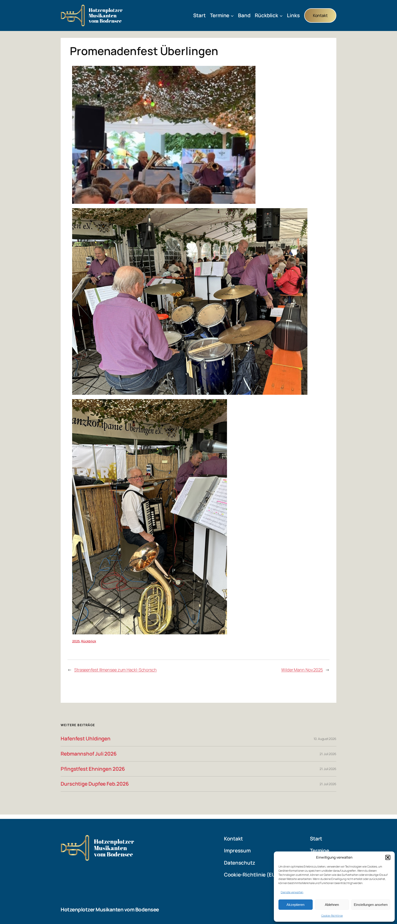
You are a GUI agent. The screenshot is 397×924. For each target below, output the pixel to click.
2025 (76, 641)
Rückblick (88, 641)
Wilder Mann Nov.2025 (302, 669)
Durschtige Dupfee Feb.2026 (95, 784)
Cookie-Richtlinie (332, 916)
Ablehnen (332, 905)
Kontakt (320, 15)
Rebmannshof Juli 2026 (89, 754)
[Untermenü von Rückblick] (281, 15)
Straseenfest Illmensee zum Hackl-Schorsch (115, 669)
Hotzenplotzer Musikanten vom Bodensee (110, 909)
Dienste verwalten (292, 892)
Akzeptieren (295, 905)
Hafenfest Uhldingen (86, 739)
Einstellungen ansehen (371, 905)
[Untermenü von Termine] (232, 15)
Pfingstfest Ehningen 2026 (93, 769)
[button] (388, 857)
